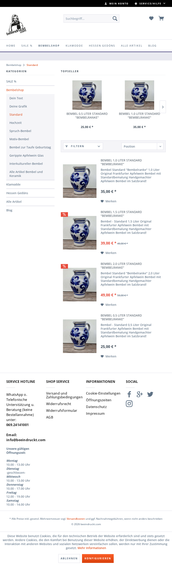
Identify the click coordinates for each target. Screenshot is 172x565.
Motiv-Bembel (19, 139)
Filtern (77, 146)
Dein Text (16, 98)
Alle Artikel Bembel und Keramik (26, 174)
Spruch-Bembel (20, 131)
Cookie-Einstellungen (103, 393)
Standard (15, 114)
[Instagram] (129, 405)
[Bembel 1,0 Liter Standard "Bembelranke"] (139, 95)
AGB (49, 417)
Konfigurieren (98, 558)
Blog (9, 210)
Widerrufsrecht (58, 404)
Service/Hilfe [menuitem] (150, 3)
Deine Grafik (18, 106)
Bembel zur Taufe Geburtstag (30, 147)
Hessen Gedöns (17, 193)
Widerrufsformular (61, 410)
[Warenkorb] (161, 18)
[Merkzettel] (151, 18)
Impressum (95, 413)
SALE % (11, 81)
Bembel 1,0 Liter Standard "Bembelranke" (139, 115)
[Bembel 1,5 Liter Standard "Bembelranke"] (79, 232)
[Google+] (139, 396)
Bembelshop (15, 90)
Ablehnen (69, 558)
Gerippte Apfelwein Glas (26, 155)
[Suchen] (115, 18)
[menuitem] (117, 3)
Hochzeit (15, 123)
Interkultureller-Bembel (26, 164)
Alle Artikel (14, 202)
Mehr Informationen (92, 548)
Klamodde (13, 184)
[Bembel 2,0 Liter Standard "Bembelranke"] (79, 284)
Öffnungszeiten (99, 400)
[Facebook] (129, 396)
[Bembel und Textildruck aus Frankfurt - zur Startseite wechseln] (16, 24)
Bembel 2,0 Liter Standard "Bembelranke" (121, 265)
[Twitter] (150, 396)
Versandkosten (76, 519)
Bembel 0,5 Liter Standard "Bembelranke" (87, 115)
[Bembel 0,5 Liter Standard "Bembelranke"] (87, 95)
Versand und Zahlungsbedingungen (64, 395)
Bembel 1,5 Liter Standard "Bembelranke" (121, 214)
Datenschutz (96, 406)
